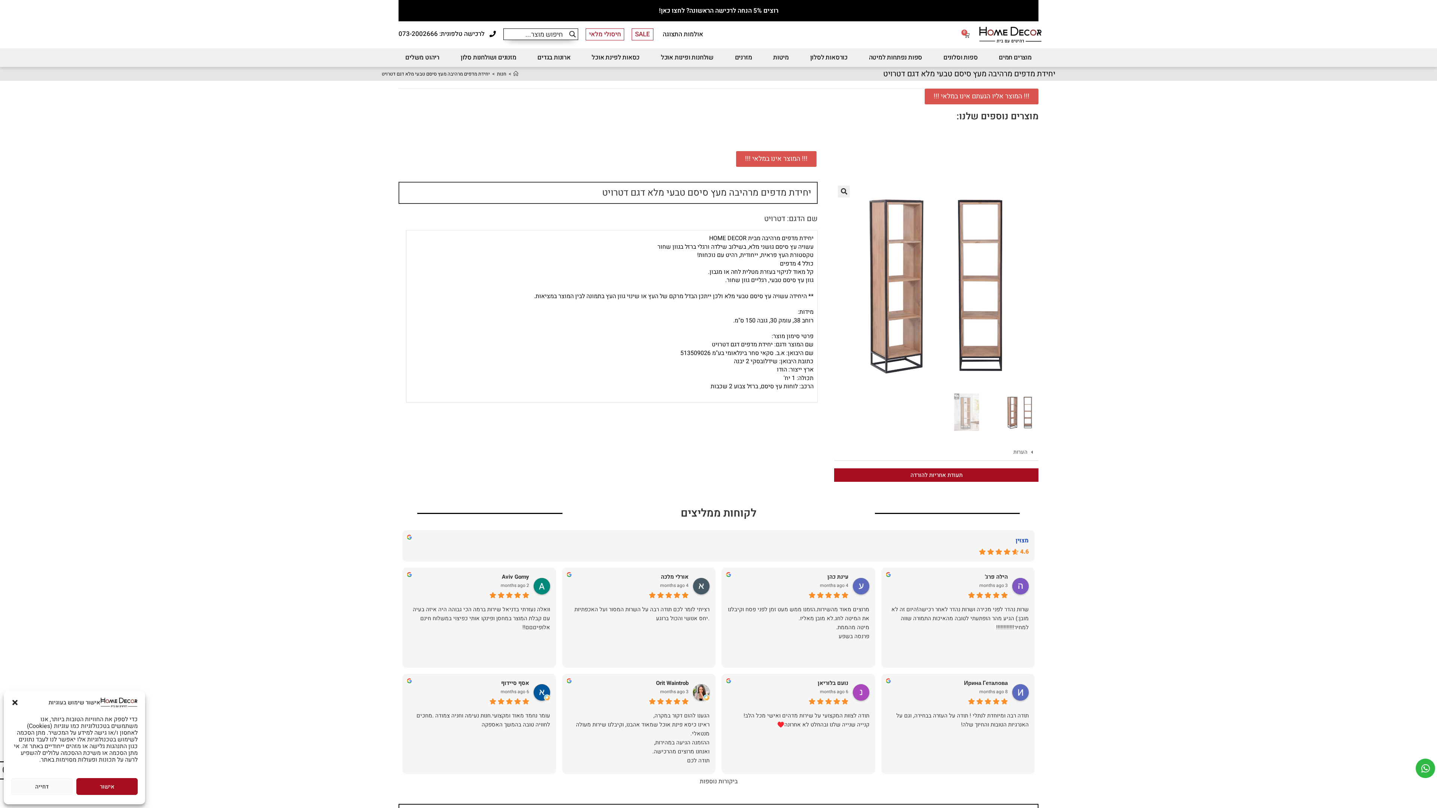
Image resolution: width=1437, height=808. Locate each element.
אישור (107, 787)
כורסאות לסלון (829, 57)
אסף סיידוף (515, 683)
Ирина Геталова (986, 683)
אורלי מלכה (675, 577)
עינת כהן (837, 577)
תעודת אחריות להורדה (936, 475)
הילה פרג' (996, 577)
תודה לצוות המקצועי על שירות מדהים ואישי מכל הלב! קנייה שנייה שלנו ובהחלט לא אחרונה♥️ (806, 720)
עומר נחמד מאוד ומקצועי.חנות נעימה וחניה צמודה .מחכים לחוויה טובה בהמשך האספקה (483, 720)
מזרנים (743, 57)
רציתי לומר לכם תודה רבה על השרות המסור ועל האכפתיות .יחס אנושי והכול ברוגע (642, 613)
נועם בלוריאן (833, 683)
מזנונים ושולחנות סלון (488, 57)
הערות (1020, 452)
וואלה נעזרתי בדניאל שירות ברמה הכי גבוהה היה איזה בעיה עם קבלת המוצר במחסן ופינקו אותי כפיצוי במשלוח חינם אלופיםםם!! (481, 618)
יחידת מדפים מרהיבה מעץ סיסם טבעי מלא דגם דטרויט (436, 73)
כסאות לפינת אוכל (616, 57)
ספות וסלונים (960, 57)
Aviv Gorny (515, 577)
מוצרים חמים (1015, 57)
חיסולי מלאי (605, 34)
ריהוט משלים (422, 57)
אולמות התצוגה (683, 34)
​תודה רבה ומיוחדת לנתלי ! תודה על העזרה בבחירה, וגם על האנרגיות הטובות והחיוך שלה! (962, 720)
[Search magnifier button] (572, 34)
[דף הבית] (515, 73)
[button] (15, 702)
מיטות (781, 57)
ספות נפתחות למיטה (895, 57)
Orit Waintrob (672, 683)
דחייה (42, 787)
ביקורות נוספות (719, 781)
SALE (642, 34)
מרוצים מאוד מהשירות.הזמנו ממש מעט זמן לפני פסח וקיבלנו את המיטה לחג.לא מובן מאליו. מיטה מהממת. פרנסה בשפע (798, 622)
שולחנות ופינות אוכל (687, 57)
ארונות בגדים (554, 57)
